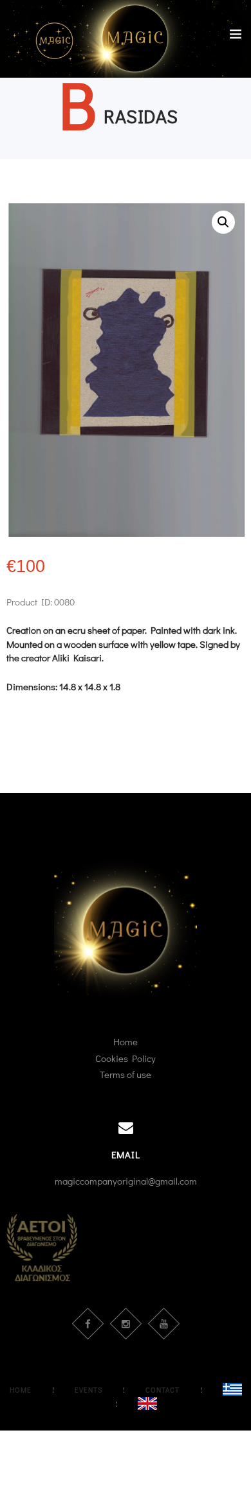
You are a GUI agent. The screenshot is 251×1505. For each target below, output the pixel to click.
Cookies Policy (125, 1058)
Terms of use (125, 1074)
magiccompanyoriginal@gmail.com (126, 1180)
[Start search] (234, 655)
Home (125, 1041)
